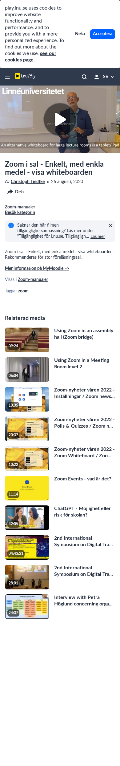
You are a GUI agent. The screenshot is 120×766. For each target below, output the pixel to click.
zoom (23, 291)
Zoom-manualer (33, 280)
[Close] (110, 225)
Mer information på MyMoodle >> (37, 268)
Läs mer (97, 237)
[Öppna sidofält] (7, 77)
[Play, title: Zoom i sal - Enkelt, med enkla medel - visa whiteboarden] (60, 119)
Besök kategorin (20, 213)
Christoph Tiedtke (28, 182)
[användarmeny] (97, 77)
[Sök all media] (84, 77)
